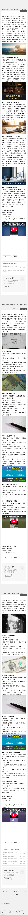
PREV (3, 891)
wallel (21, 911)
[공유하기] (8, 257)
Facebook (15, 913)
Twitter (10, 913)
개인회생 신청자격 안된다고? (9, 856)
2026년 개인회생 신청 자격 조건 (14, 593)
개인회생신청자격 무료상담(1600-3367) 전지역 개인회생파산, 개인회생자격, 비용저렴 (11, 281)
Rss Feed (5, 913)
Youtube (19, 913)
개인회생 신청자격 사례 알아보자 (10, 859)
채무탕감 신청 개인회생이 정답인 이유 (14, 9)
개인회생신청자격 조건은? (8, 863)
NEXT (17, 894)
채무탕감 (5, 263)
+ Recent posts (5, 903)
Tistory (12, 911)
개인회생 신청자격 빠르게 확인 (9, 861)
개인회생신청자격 (9, 278)
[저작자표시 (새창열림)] (19, 256)
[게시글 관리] (10, 257)
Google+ (23, 913)
